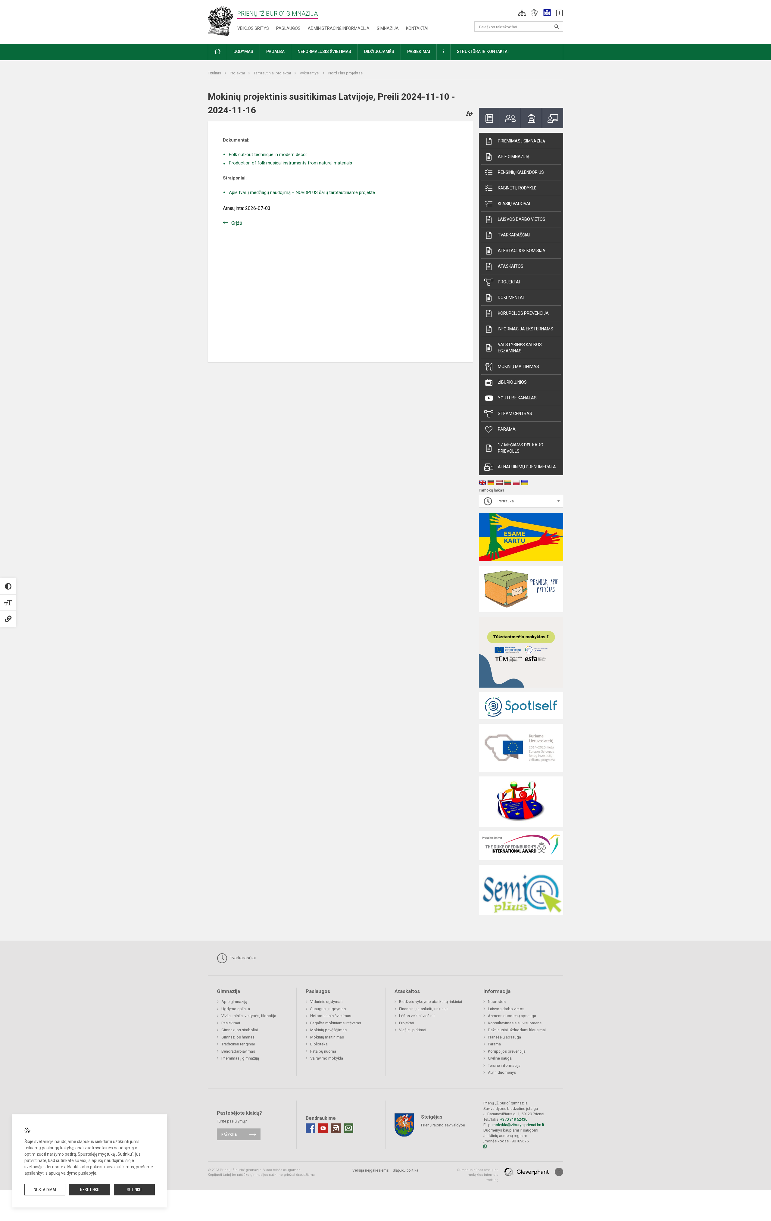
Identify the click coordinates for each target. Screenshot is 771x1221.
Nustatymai (45, 1189)
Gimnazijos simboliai (239, 1030)
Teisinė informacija (504, 1065)
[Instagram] (336, 1128)
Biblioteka (319, 1044)
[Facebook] (310, 1128)
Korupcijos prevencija (523, 313)
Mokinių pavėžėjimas (328, 1030)
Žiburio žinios (512, 382)
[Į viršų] (559, 1172)
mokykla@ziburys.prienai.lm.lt (518, 1125)
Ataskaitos (510, 266)
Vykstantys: (310, 73)
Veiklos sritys (253, 28)
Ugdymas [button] (243, 51)
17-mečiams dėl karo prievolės (520, 448)
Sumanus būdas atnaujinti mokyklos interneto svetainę (477, 1175)
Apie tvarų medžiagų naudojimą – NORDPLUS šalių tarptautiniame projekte (302, 192)
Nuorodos (497, 1001)
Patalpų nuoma (323, 1051)
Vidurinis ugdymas (326, 1001)
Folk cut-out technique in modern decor (268, 154)
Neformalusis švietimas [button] (324, 51)
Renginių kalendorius (521, 172)
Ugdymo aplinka (235, 1009)
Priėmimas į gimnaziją (521, 141)
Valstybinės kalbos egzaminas (520, 347)
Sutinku (134, 1189)
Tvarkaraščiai (514, 235)
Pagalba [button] (275, 51)
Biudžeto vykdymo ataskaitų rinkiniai (430, 1001)
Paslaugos (288, 28)
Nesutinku (89, 1189)
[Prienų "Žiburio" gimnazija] (222, 20)
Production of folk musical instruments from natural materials (290, 163)
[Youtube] (323, 1128)
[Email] (348, 1128)
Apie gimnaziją (513, 156)
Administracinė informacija (339, 28)
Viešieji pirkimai (412, 1030)
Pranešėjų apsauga (504, 1037)
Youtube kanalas (517, 397)
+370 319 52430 (513, 1119)
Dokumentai (511, 297)
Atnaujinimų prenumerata (527, 466)
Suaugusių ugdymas (328, 1009)
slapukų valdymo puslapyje (70, 1173)
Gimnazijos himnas (237, 1037)
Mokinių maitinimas (518, 366)
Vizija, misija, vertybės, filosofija (248, 1015)
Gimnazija (388, 28)
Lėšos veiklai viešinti (417, 1015)
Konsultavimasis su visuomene (515, 1023)
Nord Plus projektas (345, 73)
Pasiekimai (230, 1023)
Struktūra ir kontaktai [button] (483, 51)
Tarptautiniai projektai (273, 73)
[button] (522, 12)
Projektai (238, 73)
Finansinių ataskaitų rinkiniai (423, 1009)
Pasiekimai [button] (418, 51)
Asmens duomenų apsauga (512, 1015)
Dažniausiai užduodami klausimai (517, 1030)
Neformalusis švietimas (330, 1015)
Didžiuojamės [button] (379, 51)
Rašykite (229, 1134)
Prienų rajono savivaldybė (443, 1125)
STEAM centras (515, 413)
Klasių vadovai (514, 203)
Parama (507, 429)
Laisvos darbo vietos (521, 219)
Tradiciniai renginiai (238, 1044)
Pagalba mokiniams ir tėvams (335, 1023)
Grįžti (236, 223)
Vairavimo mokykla (326, 1058)
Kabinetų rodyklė (517, 188)
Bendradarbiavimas (238, 1051)
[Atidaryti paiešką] (556, 26)
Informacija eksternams (525, 328)
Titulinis (215, 73)
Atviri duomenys (502, 1072)
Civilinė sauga (500, 1058)
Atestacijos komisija (521, 250)
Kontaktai (417, 28)
